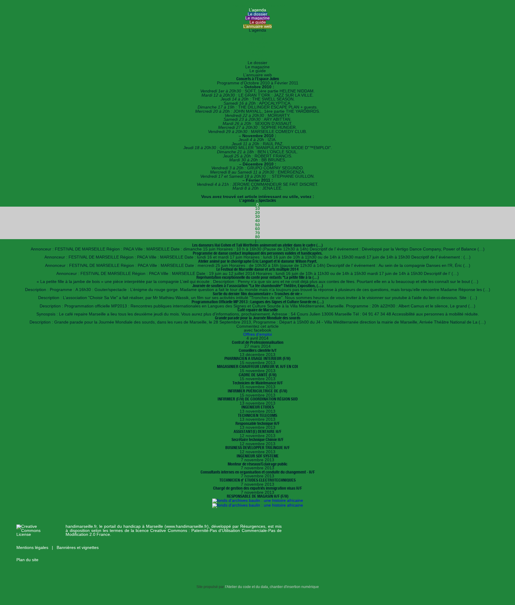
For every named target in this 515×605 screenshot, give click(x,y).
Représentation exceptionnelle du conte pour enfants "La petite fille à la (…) (257, 277)
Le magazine (257, 18)
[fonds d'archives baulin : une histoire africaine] (257, 500)
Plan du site (27, 560)
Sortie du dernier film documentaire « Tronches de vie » (257, 293)
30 (257, 216)
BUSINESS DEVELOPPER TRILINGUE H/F (257, 447)
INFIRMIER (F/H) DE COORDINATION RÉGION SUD (258, 399)
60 (257, 229)
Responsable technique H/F (257, 423)
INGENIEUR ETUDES (257, 407)
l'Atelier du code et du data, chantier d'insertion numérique (272, 587)
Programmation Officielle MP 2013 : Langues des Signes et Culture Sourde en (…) (258, 301)
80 (257, 237)
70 (257, 233)
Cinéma (257, 46)
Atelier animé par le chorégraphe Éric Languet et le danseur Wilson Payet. (257, 261)
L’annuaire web (257, 26)
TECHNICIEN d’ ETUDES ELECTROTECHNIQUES (257, 480)
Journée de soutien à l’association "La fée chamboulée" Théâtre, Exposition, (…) (257, 285)
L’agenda (257, 10)
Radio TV (257, 38)
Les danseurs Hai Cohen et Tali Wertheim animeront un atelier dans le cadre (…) (257, 245)
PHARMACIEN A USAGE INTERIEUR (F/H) (257, 358)
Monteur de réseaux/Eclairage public (257, 464)
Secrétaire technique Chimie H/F (257, 439)
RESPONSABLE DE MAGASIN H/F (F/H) (257, 496)
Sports (258, 54)
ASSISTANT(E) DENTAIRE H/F (257, 431)
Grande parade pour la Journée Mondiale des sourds (257, 317)
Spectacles (257, 42)
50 (257, 225)
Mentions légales (32, 547)
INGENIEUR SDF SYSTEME (258, 456)
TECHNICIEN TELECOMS (257, 415)
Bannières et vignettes (78, 547)
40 (257, 221)
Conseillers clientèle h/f (257, 350)
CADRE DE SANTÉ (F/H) (258, 374)
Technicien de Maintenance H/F (257, 382)
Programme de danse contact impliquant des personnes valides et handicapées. (257, 253)
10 (257, 208)
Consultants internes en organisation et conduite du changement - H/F (258, 472)
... (258, 241)
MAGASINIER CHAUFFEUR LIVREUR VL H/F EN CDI (257, 366)
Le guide (257, 22)
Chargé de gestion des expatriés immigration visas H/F (257, 488)
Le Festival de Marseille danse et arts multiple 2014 (257, 269)
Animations (257, 58)
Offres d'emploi (257, 334)
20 (257, 213)
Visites (258, 50)
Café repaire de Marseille (258, 309)
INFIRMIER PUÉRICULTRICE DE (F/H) (257, 391)
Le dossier (257, 14)
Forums (257, 34)
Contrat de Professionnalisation (257, 342)
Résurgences (252, 526)
